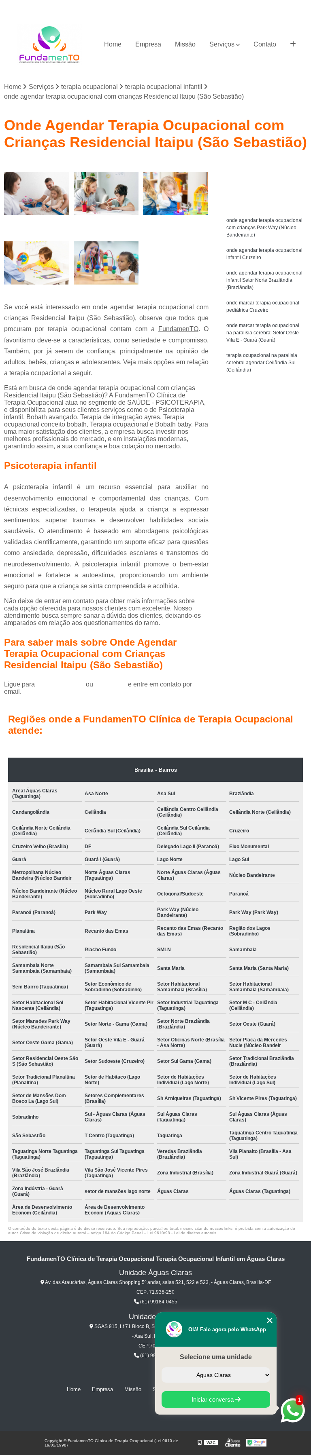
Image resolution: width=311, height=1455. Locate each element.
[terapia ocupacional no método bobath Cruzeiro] (37, 193)
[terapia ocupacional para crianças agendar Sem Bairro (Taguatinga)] (176, 193)
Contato (264, 44)
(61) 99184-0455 (61, 684)
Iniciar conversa (213, 1399)
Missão (185, 44)
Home (112, 44)
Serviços (221, 44)
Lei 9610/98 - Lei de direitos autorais (181, 1233)
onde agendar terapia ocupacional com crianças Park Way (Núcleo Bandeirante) (264, 228)
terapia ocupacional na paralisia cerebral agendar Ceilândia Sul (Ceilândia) (261, 363)
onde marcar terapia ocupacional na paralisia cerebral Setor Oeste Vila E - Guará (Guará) (262, 333)
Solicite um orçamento (265, 168)
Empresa (148, 44)
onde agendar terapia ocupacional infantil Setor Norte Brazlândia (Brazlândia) (264, 280)
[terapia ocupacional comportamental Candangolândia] (37, 263)
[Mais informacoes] (293, 44)
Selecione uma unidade (216, 1357)
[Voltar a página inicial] (49, 44)
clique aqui (110, 684)
